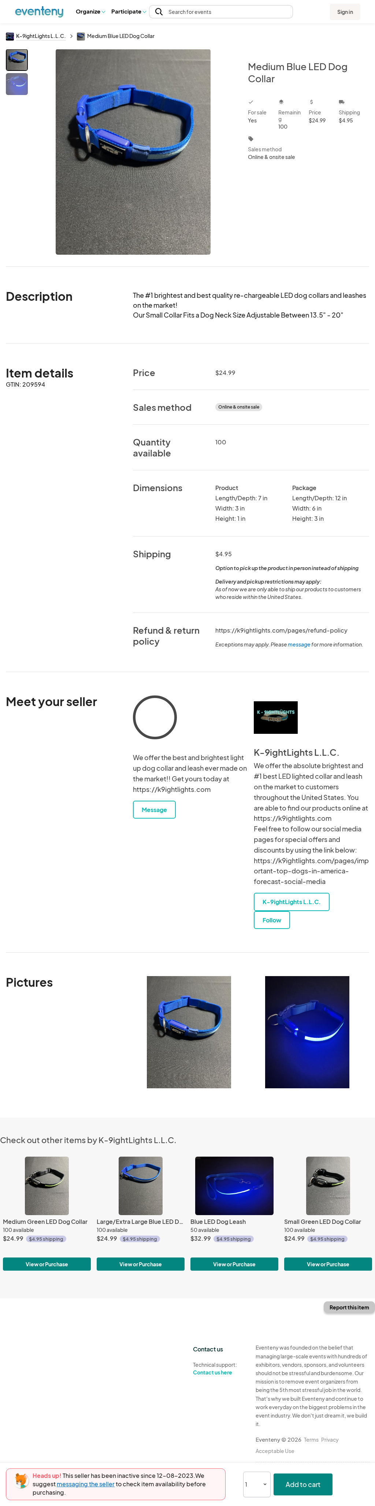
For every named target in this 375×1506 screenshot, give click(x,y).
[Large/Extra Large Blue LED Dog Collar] (141, 1186)
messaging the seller (86, 1484)
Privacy (330, 1439)
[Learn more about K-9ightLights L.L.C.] (276, 717)
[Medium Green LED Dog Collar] (47, 1186)
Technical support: (215, 1368)
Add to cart (303, 1484)
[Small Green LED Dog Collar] (328, 1186)
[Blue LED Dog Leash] (234, 1186)
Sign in (345, 11)
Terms (311, 1439)
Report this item (349, 1307)
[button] (90, 11)
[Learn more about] (155, 718)
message (299, 644)
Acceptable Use (275, 1451)
